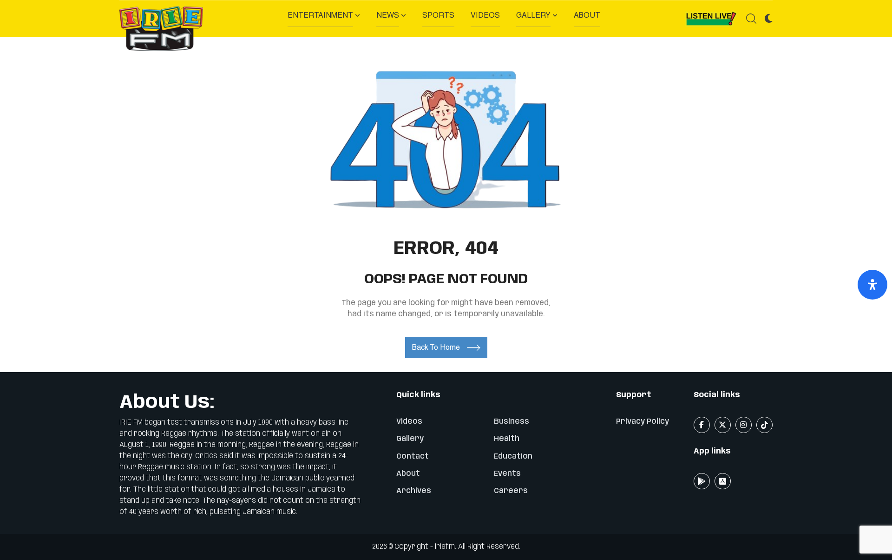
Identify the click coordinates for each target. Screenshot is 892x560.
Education (513, 456)
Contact (412, 456)
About (587, 15)
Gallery (533, 15)
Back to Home (436, 347)
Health (506, 439)
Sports (438, 15)
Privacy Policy (642, 422)
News (387, 15)
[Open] (872, 285)
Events (507, 474)
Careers (511, 491)
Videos (485, 15)
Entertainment (320, 15)
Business (511, 422)
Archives (413, 491)
